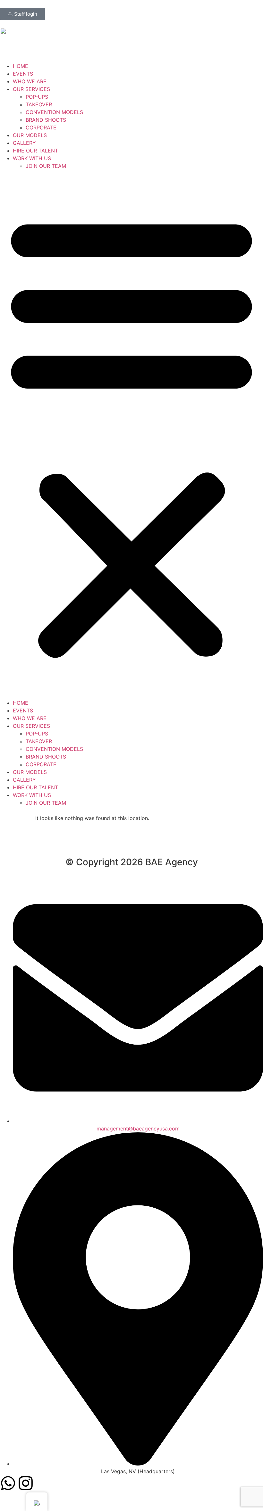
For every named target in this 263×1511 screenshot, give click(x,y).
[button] (131, 434)
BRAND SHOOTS (46, 120)
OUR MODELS (30, 135)
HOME (20, 66)
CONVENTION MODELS (54, 112)
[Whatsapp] (8, 1483)
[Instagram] (26, 1483)
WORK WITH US (32, 158)
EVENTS (23, 73)
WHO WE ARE (30, 81)
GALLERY (24, 143)
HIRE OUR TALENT (35, 150)
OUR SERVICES (31, 89)
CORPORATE (41, 127)
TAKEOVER (39, 104)
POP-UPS (37, 97)
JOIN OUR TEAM (46, 166)
